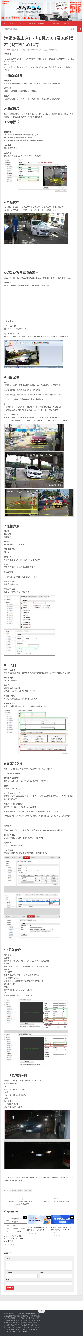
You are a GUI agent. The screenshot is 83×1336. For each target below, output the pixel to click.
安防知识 (13, 23)
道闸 (30, 1190)
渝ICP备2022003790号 (20, 1332)
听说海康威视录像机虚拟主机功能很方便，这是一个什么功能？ (61, 1229)
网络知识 (56, 23)
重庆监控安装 (31, 1314)
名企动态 (22, 23)
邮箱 (42, 1272)
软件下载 (66, 23)
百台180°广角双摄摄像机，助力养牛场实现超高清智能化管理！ (14, 1238)
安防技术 (8, 50)
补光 (26, 1190)
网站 (7, 1279)
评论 (8, 1259)
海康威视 (41, 23)
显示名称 (9, 1272)
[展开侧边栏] (79, 29)
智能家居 (32, 23)
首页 (5, 23)
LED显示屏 (13, 1190)
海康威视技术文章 (10, 29)
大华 (49, 23)
